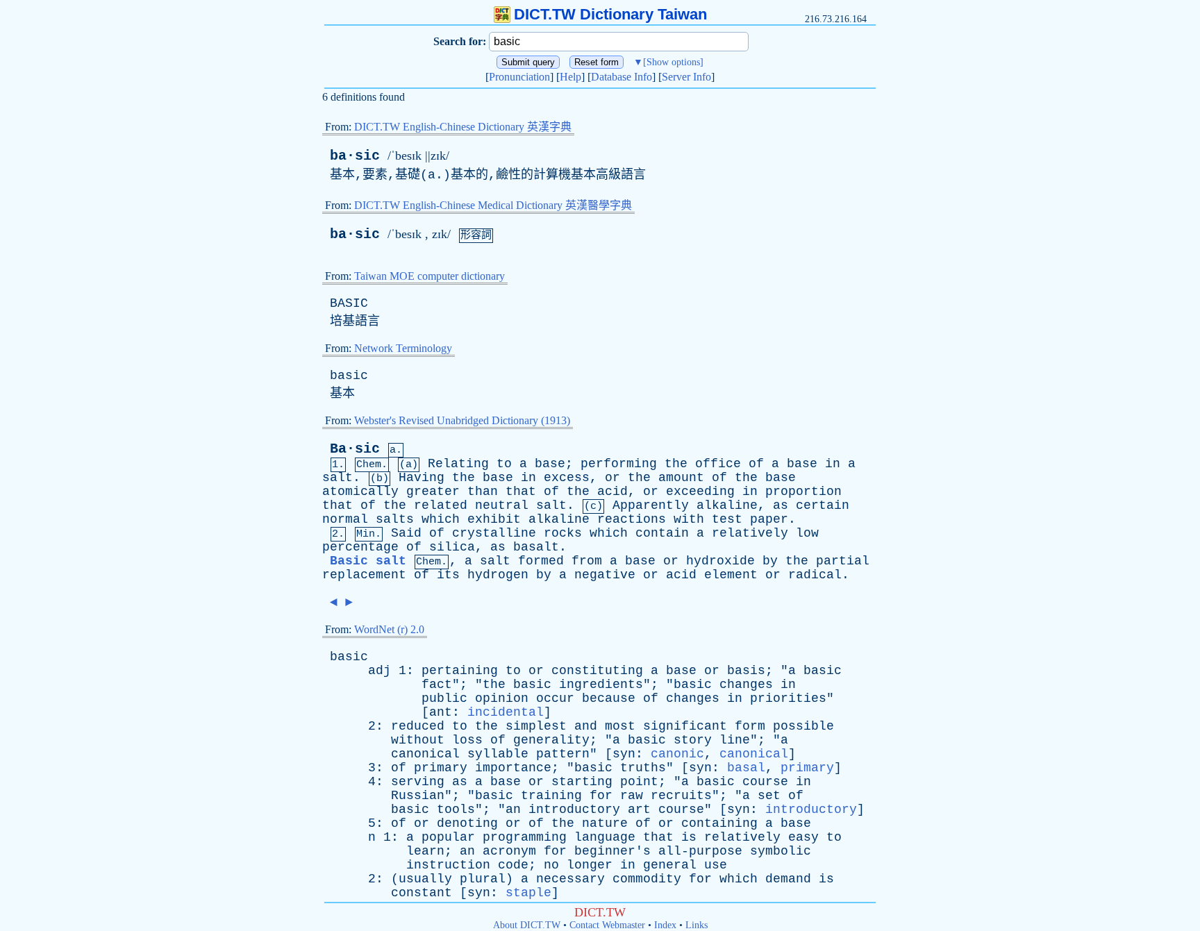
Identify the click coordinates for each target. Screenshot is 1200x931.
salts (395, 519)
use (715, 865)
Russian (417, 796)
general (670, 865)
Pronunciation (519, 77)
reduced (417, 726)
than (482, 491)
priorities (788, 698)
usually (425, 879)
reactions (631, 519)
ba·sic (355, 156)
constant (421, 893)
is (689, 837)
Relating (458, 464)
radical (815, 575)
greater (433, 491)
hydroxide (720, 561)
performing (619, 464)
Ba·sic (355, 449)
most (620, 726)
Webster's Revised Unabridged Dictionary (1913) (462, 420)
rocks (563, 533)
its (448, 575)
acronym (509, 851)
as (780, 505)
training (551, 796)
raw (631, 796)
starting (581, 782)
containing (719, 823)
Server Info (686, 77)
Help (570, 77)
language (604, 837)
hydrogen (497, 575)
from (587, 561)
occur (555, 698)
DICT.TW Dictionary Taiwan (610, 14)
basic (349, 376)
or (612, 478)
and (585, 726)
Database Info (621, 77)
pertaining (460, 671)
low (807, 533)
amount (681, 478)
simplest (536, 726)
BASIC (349, 303)
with (689, 519)
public (444, 698)
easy (803, 837)
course (765, 782)
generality (551, 740)
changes (746, 684)
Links (696, 925)
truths (643, 768)
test (727, 519)
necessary (570, 879)
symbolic (780, 851)
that (521, 491)
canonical (425, 754)
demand (788, 879)
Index (665, 925)
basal (746, 768)
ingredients (601, 684)
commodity (646, 879)
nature (605, 823)
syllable (497, 754)
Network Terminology (403, 348)
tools (456, 809)
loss (467, 740)
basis (746, 671)
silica (452, 547)
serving (417, 782)
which (441, 519)
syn (623, 754)
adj (379, 671)
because (608, 698)
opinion (501, 698)
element (731, 575)
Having (421, 478)
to (504, 464)
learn (425, 851)
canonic (677, 754)
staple (528, 893)
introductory (574, 809)
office (718, 464)
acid (612, 491)
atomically (360, 491)
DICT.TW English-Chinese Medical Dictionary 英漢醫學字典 (493, 205)
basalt (536, 547)
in (832, 464)
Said (406, 533)
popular (448, 837)
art (639, 809)
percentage (360, 547)
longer (589, 865)
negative (604, 575)
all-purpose (700, 851)
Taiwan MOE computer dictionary (429, 276)
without (417, 740)
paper (769, 519)
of (756, 464)
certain (822, 505)
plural (483, 879)
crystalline (494, 533)
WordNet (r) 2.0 (389, 629)
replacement (364, 575)
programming (525, 837)
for (601, 796)
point (639, 782)
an (513, 809)
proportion (803, 491)
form (750, 726)
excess (567, 478)
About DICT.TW (526, 925)
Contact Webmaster (607, 925)
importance (513, 768)
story (693, 740)
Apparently (650, 505)
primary (440, 768)
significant (685, 726)
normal (345, 519)
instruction (448, 865)
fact (437, 684)
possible (803, 726)
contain (662, 533)
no (551, 865)
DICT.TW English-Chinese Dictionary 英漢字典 (463, 127)
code (513, 865)
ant (440, 712)
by (770, 561)
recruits (681, 796)
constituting (597, 671)
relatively (750, 533)
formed (541, 561)
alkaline (727, 505)
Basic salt (368, 561)
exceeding (700, 491)
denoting (467, 823)
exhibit (494, 519)
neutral (501, 505)
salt (337, 478)
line (734, 740)
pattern (563, 754)
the (676, 464)
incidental (505, 712)
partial (842, 561)
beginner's (612, 851)
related (440, 505)
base (550, 464)
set (769, 796)
